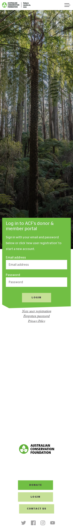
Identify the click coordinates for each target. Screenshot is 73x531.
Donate (35, 485)
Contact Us (36, 509)
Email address (16, 257)
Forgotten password (36, 316)
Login (35, 497)
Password (13, 275)
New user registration (36, 311)
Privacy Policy (36, 321)
